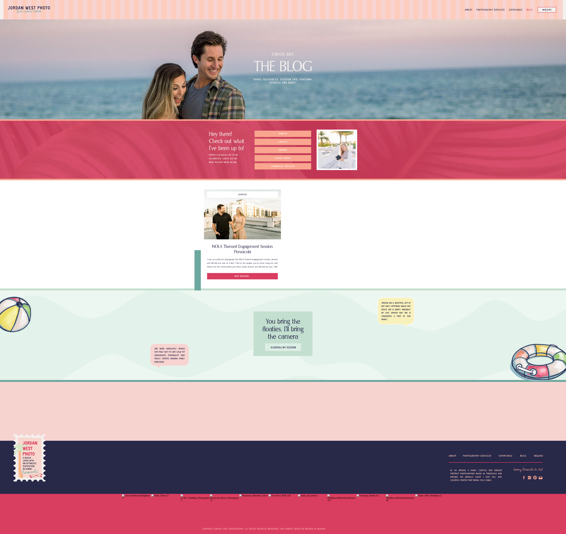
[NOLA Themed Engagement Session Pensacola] (242, 214)
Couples (242, 195)
